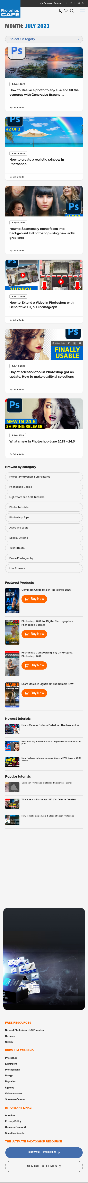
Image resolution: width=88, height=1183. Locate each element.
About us (10, 1115)
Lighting (9, 1087)
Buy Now (37, 599)
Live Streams (17, 568)
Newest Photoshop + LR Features (29, 477)
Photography (12, 1069)
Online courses (13, 1093)
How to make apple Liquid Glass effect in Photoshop (47, 816)
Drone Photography (21, 558)
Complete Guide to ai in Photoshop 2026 (46, 590)
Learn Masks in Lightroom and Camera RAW (47, 684)
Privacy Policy (13, 1121)
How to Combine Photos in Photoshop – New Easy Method (50, 725)
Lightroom (11, 1063)
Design (9, 1075)
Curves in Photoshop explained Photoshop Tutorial (46, 783)
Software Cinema (15, 1099)
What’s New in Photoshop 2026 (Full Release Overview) (48, 799)
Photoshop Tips (19, 517)
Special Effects (18, 538)
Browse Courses (42, 1152)
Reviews (10, 1035)
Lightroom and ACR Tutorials (26, 497)
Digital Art (11, 1081)
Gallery (9, 1041)
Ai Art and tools (18, 528)
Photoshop (11, 1057)
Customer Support (53, 3)
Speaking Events (14, 1132)
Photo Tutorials (18, 507)
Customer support (15, 1127)
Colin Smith (18, 107)
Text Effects (17, 548)
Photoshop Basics (20, 487)
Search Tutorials (42, 1166)
